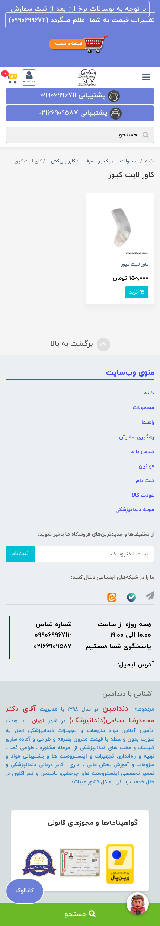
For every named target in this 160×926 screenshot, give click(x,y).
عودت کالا (143, 495)
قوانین (146, 466)
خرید (134, 292)
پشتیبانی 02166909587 (74, 113)
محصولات (143, 407)
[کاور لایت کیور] (120, 227)
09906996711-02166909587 (52, 641)
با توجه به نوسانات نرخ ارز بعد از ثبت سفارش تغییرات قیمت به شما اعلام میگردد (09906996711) (82, 14)
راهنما (147, 422)
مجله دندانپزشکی (134, 509)
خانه (149, 393)
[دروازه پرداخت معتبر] (120, 864)
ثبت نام (145, 480)
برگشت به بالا (72, 344)
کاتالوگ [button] (25, 891)
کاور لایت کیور (134, 264)
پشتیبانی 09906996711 (74, 96)
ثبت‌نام (20, 554)
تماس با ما (142, 451)
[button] (14, 77)
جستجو (77, 914)
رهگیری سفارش (136, 437)
